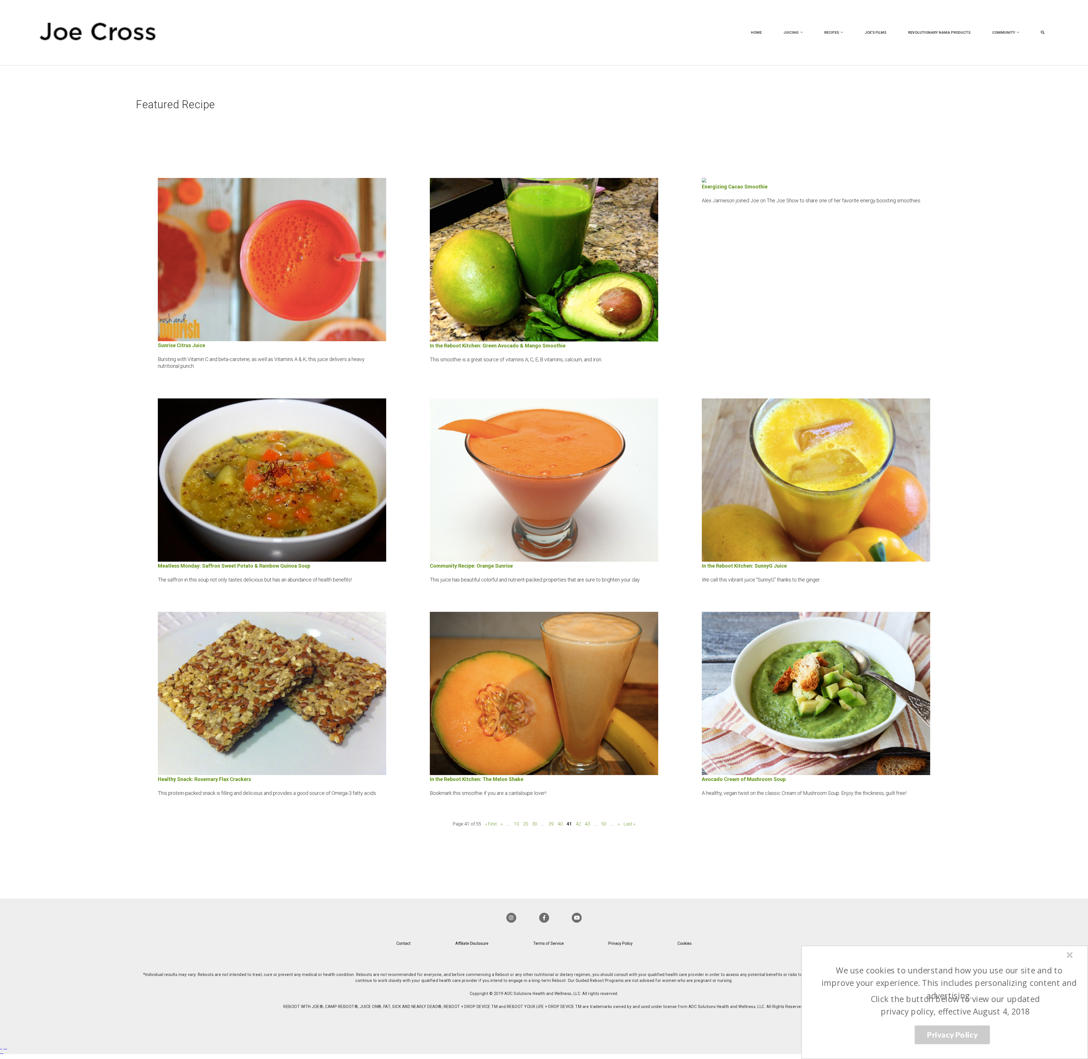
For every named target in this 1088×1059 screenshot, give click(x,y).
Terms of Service (548, 943)
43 (587, 824)
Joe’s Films (875, 32)
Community (1003, 32)
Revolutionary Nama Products (939, 32)
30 (534, 824)
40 (560, 824)
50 (603, 824)
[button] (949, 983)
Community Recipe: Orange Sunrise (471, 566)
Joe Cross (98, 32)
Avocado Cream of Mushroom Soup (744, 779)
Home (756, 32)
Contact (403, 943)
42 (578, 824)
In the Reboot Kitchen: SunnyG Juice (744, 566)
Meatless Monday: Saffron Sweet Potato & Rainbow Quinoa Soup (234, 566)
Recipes (831, 32)
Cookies (684, 943)
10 (516, 824)
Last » (629, 824)
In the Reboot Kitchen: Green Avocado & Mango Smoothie (498, 346)
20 (525, 824)
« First (491, 824)
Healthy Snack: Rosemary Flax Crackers (204, 779)
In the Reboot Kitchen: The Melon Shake (476, 779)
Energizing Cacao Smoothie (735, 187)
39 (551, 824)
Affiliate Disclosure (471, 943)
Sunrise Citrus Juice (181, 345)
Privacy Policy (620, 943)
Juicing (791, 32)
